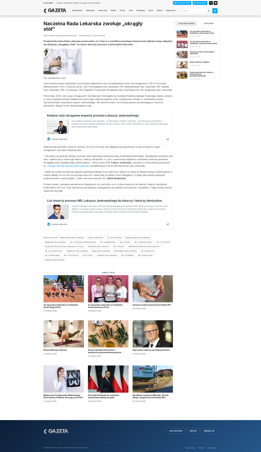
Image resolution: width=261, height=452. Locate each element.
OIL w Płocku (118, 246)
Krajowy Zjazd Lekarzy (54, 260)
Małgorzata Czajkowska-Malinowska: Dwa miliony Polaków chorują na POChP (63, 396)
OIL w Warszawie (52, 255)
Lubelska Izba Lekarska (107, 255)
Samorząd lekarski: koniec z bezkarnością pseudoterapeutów (105, 351)
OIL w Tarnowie (163, 242)
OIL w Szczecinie (71, 255)
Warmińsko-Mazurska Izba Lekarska (143, 246)
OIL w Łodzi (88, 255)
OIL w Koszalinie (114, 237)
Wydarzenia (77, 10)
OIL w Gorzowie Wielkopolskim (83, 242)
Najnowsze (170, 10)
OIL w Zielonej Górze (143, 242)
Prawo (122, 10)
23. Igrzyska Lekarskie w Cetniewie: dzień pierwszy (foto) (105, 306)
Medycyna (90, 10)
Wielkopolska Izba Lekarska (71, 237)
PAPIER (201, 448)
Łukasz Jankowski (95, 237)
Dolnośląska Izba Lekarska (125, 251)
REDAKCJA (211, 448)
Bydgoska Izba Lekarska (55, 242)
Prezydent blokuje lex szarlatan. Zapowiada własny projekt (104, 396)
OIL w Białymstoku (108, 242)
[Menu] (214, 10)
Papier (193, 431)
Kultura (160, 10)
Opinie (113, 10)
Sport (150, 10)
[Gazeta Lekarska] (55, 11)
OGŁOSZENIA (190, 448)
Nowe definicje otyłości (55, 350)
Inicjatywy (140, 10)
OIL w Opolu (125, 242)
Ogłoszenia (175, 431)
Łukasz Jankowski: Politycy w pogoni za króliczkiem (78, 3)
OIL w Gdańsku (127, 255)
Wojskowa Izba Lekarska (77, 251)
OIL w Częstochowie (54, 251)
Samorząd (102, 10)
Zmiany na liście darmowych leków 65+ (152, 305)
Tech (131, 10)
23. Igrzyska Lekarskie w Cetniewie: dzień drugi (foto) (61, 306)
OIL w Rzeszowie (145, 255)
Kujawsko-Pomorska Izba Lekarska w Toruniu (64, 246)
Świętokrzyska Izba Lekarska (137, 237)
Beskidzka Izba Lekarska (98, 246)
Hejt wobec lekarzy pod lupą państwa (151, 350)
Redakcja (209, 431)
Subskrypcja (201, 3)
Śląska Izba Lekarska (101, 251)
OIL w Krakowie (147, 251)
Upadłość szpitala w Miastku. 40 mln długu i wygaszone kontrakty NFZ (151, 396)
